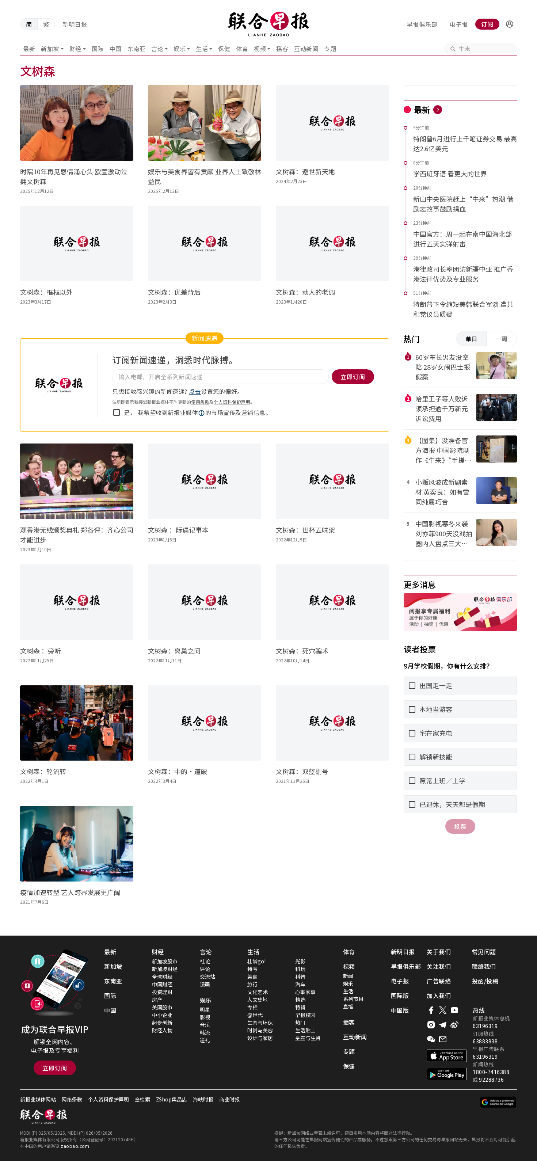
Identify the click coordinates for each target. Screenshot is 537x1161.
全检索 (142, 1099)
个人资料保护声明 (232, 402)
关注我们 (439, 966)
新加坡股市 (165, 961)
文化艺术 (257, 992)
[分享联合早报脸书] (431, 1010)
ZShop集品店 (171, 1099)
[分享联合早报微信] (431, 1039)
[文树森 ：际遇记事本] (204, 481)
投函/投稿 (485, 981)
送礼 (205, 1040)
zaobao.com (75, 1146)
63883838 (485, 1041)
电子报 (458, 24)
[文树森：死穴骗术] (332, 602)
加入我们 (439, 995)
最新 (29, 48)
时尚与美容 (260, 1030)
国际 (98, 48)
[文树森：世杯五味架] (332, 481)
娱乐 (180, 48)
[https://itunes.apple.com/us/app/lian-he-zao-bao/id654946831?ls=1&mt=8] (447, 1056)
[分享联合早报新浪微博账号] (454, 1024)
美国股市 (162, 1007)
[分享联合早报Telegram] (442, 1024)
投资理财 (162, 992)
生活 (202, 48)
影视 (205, 1017)
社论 (205, 961)
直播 (348, 1006)
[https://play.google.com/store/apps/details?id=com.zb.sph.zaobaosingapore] (447, 1074)
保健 (224, 48)
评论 (205, 968)
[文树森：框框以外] (76, 244)
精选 (300, 999)
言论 (157, 48)
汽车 (300, 984)
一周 (501, 338)
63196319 (485, 1025)
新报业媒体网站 (38, 1099)
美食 (252, 976)
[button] (509, 24)
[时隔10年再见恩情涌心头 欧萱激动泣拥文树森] (76, 123)
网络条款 (72, 1099)
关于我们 (439, 951)
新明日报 (74, 24)
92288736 (491, 1079)
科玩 (300, 968)
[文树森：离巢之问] (204, 602)
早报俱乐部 (422, 24)
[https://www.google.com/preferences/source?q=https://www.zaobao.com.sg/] (498, 1102)
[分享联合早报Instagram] (431, 1024)
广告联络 (439, 981)
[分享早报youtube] (454, 1010)
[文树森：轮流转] (76, 723)
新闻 (348, 975)
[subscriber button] (509, 24)
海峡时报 (203, 1099)
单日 (471, 338)
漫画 (205, 984)
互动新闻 (306, 48)
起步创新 (162, 1022)
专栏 (252, 1007)
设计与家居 (260, 1038)
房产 (157, 999)
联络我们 (484, 966)
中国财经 (162, 984)
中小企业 (162, 1015)
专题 (330, 48)
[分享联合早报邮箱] (442, 1039)
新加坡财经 (165, 968)
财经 (75, 48)
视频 (260, 48)
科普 (300, 976)
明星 (205, 1009)
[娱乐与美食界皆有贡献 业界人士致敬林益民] (204, 123)
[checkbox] (116, 412)
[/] (268, 24)
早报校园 (305, 1015)
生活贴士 (305, 1030)
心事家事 (305, 992)
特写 (252, 968)
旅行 (252, 984)
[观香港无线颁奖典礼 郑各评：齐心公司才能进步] (76, 481)
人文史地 (257, 999)
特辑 (300, 1007)
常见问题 (484, 951)
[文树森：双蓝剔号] (332, 723)
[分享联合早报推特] (442, 1010)
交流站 (207, 976)
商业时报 (229, 1099)
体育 (242, 48)
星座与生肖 (308, 1038)
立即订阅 (54, 1067)
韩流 (205, 1032)
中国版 (400, 1010)
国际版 (400, 995)
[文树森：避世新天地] (332, 123)
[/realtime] (437, 109)
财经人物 (162, 1030)
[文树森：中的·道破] (204, 723)
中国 (116, 48)
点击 (195, 391)
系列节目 (353, 998)
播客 (282, 48)
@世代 (255, 1015)
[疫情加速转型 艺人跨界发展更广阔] (76, 844)
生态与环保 (260, 1022)
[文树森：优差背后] (204, 244)
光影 (300, 961)
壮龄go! (256, 961)
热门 (300, 1022)
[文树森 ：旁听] (76, 602)
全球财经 (162, 976)
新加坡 (50, 48)
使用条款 (200, 402)
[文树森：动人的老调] (332, 244)
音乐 (205, 1024)
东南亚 (136, 48)
